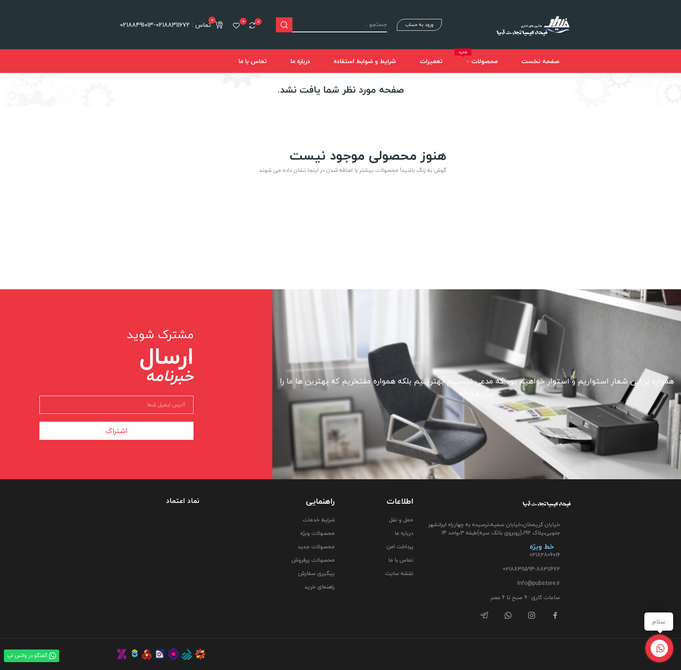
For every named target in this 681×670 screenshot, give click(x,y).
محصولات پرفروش (313, 560)
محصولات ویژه (317, 533)
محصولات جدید (316, 546)
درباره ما (403, 533)
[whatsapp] (508, 615)
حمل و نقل (401, 520)
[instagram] (532, 615)
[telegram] (484, 615)
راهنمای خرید (319, 587)
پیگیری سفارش (316, 573)
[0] (252, 25)
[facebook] (555, 615)
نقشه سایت (399, 573)
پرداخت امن (400, 546)
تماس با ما (400, 560)
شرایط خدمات (318, 520)
